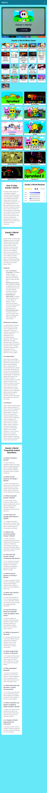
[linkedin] (20, 37)
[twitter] (12, 37)
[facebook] (5, 37)
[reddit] (42, 37)
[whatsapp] (34, 37)
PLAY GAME (24, 30)
